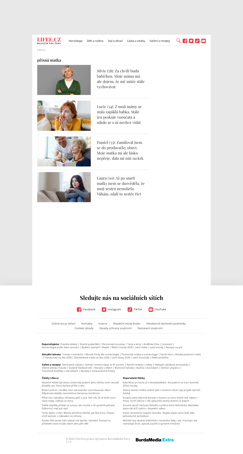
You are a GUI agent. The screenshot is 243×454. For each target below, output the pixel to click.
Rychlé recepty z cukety (139, 364)
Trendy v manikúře (72, 354)
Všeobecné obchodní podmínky (166, 323)
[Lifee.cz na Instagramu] (191, 42)
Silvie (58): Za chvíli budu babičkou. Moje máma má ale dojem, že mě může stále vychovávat (121, 78)
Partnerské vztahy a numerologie (140, 354)
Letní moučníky (141, 357)
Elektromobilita (160, 357)
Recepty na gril (174, 347)
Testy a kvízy (134, 344)
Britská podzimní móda (188, 354)
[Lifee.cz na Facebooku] (185, 42)
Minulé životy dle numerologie (102, 354)
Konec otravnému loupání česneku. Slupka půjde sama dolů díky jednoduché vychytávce (158, 414)
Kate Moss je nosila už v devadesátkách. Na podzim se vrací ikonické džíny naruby (161, 384)
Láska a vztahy (136, 41)
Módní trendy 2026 (122, 347)
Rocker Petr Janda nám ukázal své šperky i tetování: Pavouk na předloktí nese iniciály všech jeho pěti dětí (76, 422)
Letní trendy (156, 347)
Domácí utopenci (170, 367)
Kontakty (86, 323)
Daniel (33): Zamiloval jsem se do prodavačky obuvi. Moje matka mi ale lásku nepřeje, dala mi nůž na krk (120, 150)
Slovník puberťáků (90, 344)
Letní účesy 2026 (121, 357)
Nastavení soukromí (150, 328)
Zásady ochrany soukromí (115, 328)
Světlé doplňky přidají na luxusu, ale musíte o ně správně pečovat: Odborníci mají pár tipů (78, 407)
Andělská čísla (151, 344)
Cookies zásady (84, 328)
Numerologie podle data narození (60, 347)
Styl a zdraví (115, 41)
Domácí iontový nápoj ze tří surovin (104, 364)
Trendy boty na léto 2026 (58, 357)
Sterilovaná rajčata (72, 364)
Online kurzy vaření (63, 323)
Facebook (89, 309)
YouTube (160, 309)
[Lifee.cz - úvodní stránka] (49, 41)
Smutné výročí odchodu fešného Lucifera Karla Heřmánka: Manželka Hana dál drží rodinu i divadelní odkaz (161, 407)
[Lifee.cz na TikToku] (197, 42)
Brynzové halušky (124, 367)
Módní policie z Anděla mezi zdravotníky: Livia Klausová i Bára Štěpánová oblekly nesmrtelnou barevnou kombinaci (76, 391)
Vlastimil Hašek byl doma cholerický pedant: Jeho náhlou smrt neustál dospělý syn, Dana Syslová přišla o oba (80, 384)
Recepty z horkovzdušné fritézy (98, 370)
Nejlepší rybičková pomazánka (171, 364)
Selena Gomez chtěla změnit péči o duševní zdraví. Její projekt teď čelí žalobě (161, 391)
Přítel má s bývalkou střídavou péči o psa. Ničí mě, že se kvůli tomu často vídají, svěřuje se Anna (79, 399)
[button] (178, 40)
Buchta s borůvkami (147, 367)
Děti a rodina (95, 41)
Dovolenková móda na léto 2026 (91, 357)
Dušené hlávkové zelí (80, 367)
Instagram (114, 309)
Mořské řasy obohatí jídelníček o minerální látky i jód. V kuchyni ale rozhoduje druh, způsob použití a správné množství (160, 422)
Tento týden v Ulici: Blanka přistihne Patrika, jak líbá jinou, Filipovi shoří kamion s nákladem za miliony (78, 414)
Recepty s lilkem (103, 367)
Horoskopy (75, 41)
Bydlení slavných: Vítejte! (95, 347)
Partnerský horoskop (113, 344)
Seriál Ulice (166, 354)
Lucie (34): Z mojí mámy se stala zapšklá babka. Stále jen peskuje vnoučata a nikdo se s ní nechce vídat (119, 114)
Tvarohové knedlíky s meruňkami (60, 370)
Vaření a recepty (160, 41)
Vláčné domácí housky (54, 367)
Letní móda (141, 347)
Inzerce (102, 323)
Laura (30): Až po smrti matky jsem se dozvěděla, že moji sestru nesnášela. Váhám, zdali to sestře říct (121, 185)
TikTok (137, 309)
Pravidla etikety (68, 344)
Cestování (167, 344)
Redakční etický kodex (126, 323)
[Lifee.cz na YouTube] (203, 42)
